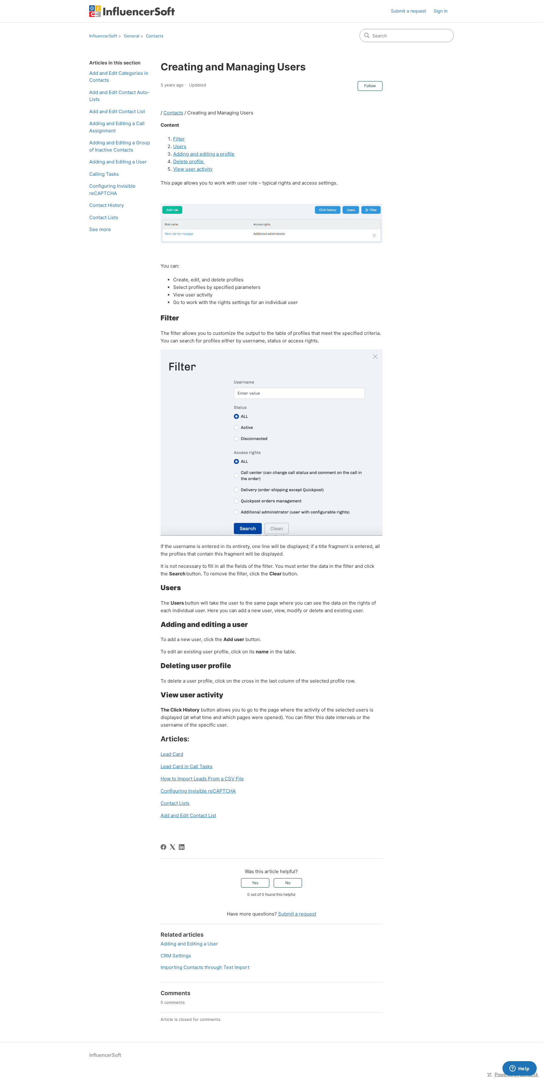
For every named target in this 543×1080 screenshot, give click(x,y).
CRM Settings (176, 956)
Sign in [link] (440, 11)
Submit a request (408, 11)
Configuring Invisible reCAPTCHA (112, 189)
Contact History (106, 205)
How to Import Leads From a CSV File (202, 779)
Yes (255, 882)
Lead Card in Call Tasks (186, 766)
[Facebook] (163, 847)
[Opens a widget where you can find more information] (519, 1069)
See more (100, 229)
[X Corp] (172, 847)
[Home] (132, 11)
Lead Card (172, 754)
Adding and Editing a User (118, 162)
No (287, 882)
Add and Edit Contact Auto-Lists (119, 95)
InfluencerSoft (103, 35)
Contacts (154, 35)
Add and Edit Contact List (117, 111)
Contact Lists (103, 217)
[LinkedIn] (181, 847)
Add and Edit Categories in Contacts (118, 76)
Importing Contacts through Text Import (205, 967)
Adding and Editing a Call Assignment (117, 127)
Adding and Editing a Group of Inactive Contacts (119, 146)
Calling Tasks (104, 174)
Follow (370, 85)
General (131, 35)
